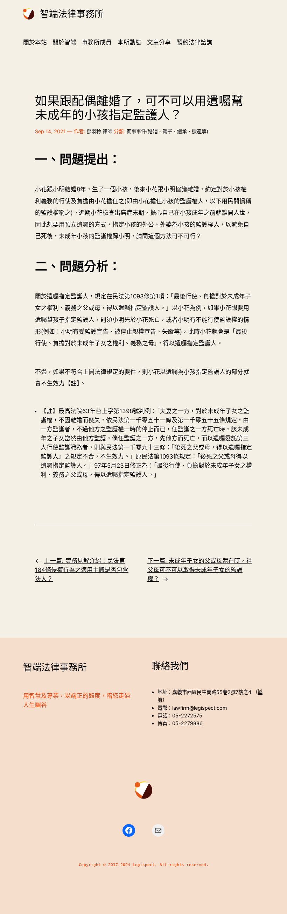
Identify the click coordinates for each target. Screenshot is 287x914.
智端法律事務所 (72, 14)
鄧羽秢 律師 (99, 131)
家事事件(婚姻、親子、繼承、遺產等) (167, 131)
